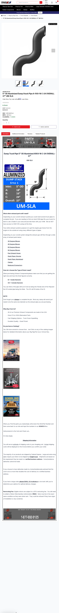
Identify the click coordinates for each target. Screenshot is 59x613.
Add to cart (17, 127)
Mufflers (32, 9)
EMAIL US (27, 481)
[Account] (51, 2)
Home (4, 15)
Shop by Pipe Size (8, 6)
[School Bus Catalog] (29, 406)
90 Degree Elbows (14, 250)
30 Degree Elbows (14, 241)
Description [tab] (6, 134)
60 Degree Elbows (14, 247)
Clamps (25, 9)
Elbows (19, 9)
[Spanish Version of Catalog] (29, 378)
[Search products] (41, 2)
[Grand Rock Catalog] (29, 350)
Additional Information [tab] (18, 134)
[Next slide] (53, 50)
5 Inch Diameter (24, 15)
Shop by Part (19, 6)
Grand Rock (6, 91)
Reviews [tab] (30, 134)
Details (40, 12)
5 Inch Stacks (34, 15)
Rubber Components (8, 9)
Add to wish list (44, 127)
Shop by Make (29, 6)
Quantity (5, 120)
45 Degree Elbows (14, 244)
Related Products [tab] (40, 134)
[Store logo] (6, 2)
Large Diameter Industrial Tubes (44, 6)
